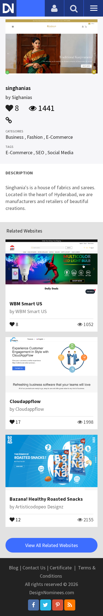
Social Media (60, 152)
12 (18, 519)
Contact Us (34, 567)
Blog (13, 567)
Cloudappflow (25, 401)
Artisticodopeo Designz (39, 506)
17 (18, 421)
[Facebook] (33, 604)
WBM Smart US (26, 303)
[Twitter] (45, 604)
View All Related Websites (51, 545)
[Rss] (69, 604)
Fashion (35, 137)
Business (14, 137)
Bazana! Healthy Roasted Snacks (46, 499)
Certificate (61, 567)
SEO (40, 152)
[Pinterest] (57, 604)
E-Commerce (59, 137)
